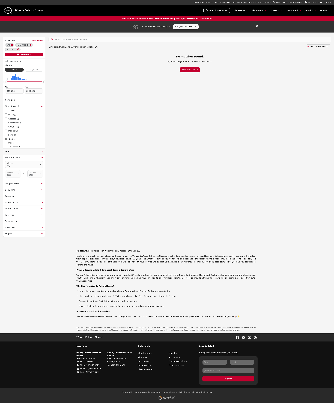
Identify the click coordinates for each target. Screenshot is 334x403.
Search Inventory (218, 10)
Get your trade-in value (185, 27)
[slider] (5, 81)
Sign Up (228, 379)
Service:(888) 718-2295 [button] (90, 368)
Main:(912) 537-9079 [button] (89, 365)
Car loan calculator (178, 361)
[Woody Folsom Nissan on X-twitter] (243, 337)
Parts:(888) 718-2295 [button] (90, 372)
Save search (25, 54)
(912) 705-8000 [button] (118, 365)
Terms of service (176, 365)
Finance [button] (275, 10)
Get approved (144, 361)
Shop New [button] (239, 10)
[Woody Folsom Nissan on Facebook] (237, 337)
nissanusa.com (145, 369)
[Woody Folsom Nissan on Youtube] (249, 337)
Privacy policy (144, 365)
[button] (264, 2)
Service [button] (309, 10)
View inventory (145, 353)
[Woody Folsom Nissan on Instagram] (255, 337)
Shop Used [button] (258, 10)
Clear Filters (37, 40)
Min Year (10, 172)
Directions (173, 353)
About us (142, 357)
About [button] (323, 10)
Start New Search (190, 70)
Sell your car (174, 357)
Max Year (33, 172)
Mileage (10, 163)
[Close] (257, 26)
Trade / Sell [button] (292, 10)
